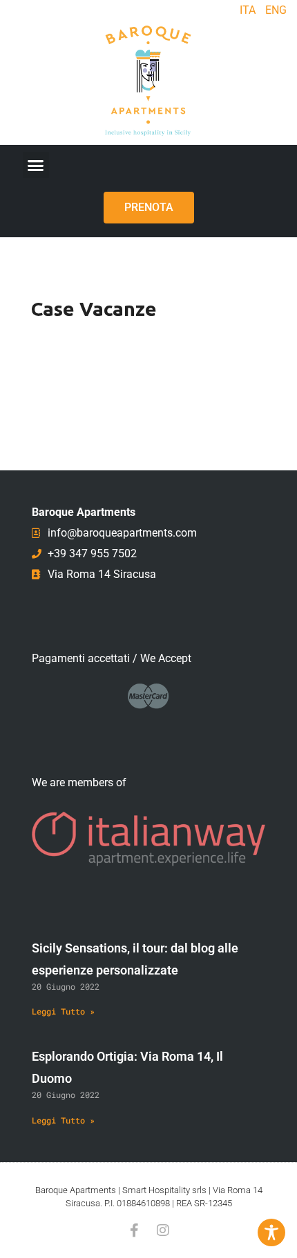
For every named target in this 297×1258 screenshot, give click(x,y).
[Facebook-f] (134, 1230)
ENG (276, 10)
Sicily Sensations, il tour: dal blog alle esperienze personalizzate (135, 959)
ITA (248, 10)
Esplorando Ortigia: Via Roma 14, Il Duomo (127, 1067)
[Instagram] (163, 1230)
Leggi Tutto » (63, 1011)
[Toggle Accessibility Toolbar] (271, 1232)
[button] (36, 165)
